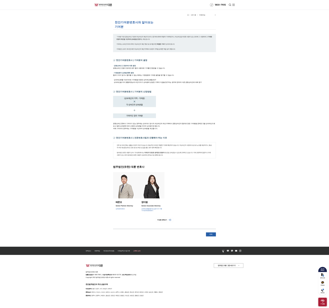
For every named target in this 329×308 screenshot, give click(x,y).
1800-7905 (97, 275)
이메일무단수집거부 (124, 251)
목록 (210, 234)
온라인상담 (322, 278)
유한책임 (97, 251)
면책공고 (88, 251)
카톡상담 (322, 285)
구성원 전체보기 (162, 220)
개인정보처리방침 (108, 251)
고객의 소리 (137, 251)
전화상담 (322, 293)
